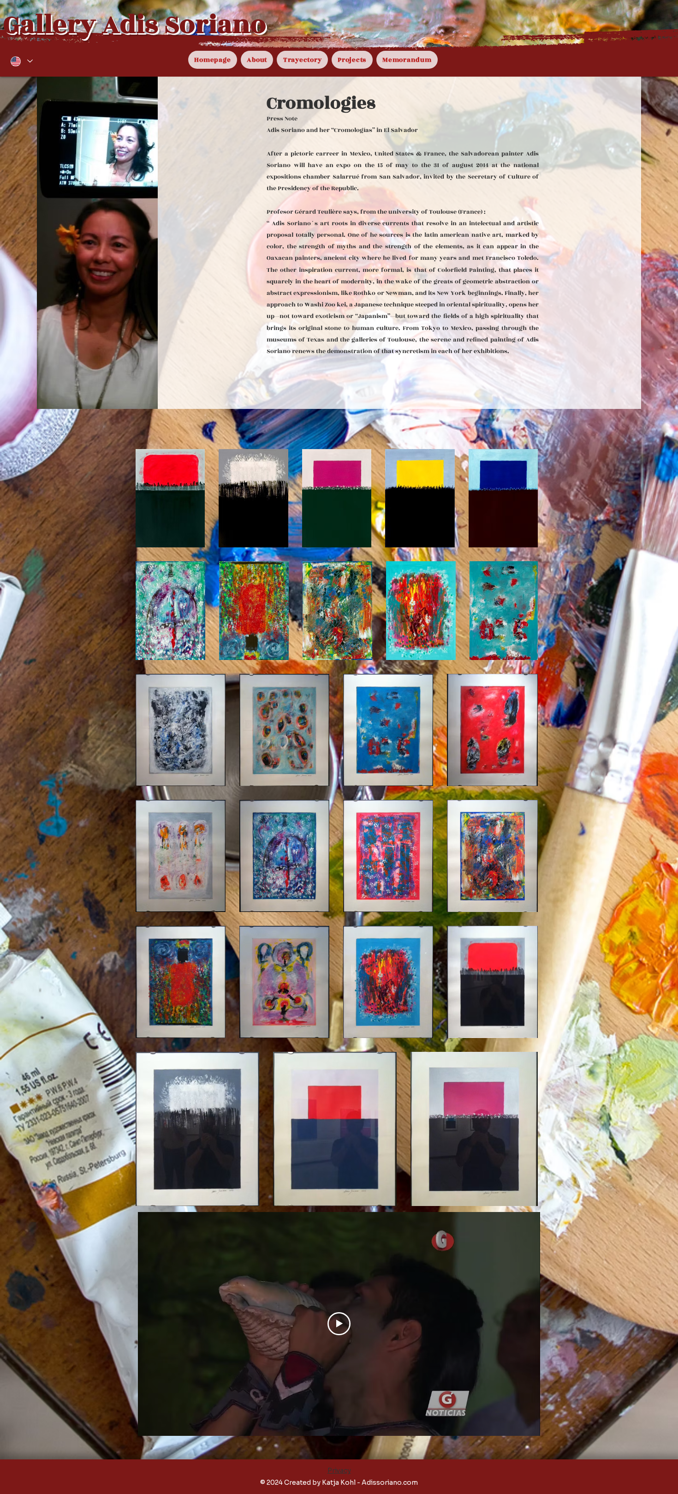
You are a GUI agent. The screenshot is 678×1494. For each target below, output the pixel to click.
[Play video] (339, 1323)
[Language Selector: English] (21, 61)
